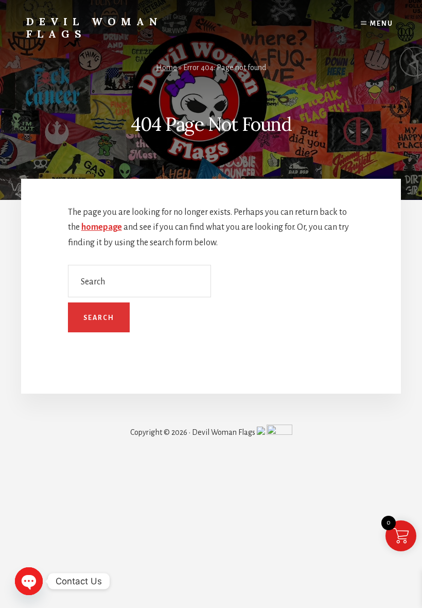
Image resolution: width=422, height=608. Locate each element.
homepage (101, 227)
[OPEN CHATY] (29, 581)
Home (166, 67)
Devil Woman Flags (94, 27)
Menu (381, 23)
